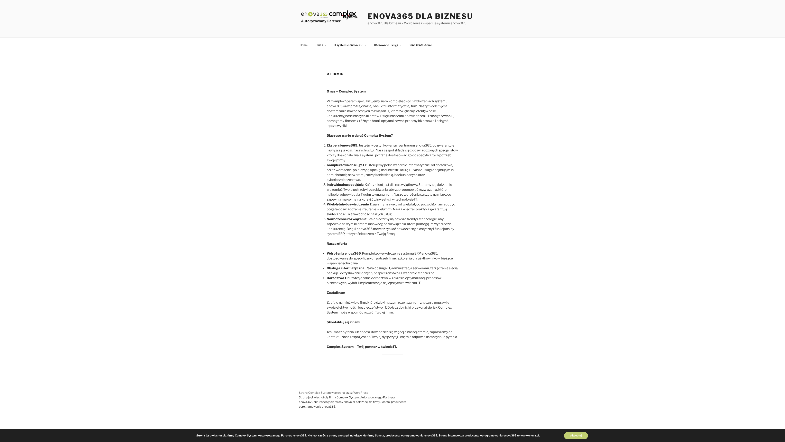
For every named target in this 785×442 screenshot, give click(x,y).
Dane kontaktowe (420, 45)
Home (304, 45)
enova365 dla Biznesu (420, 16)
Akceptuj (576, 435)
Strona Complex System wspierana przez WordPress (333, 392)
